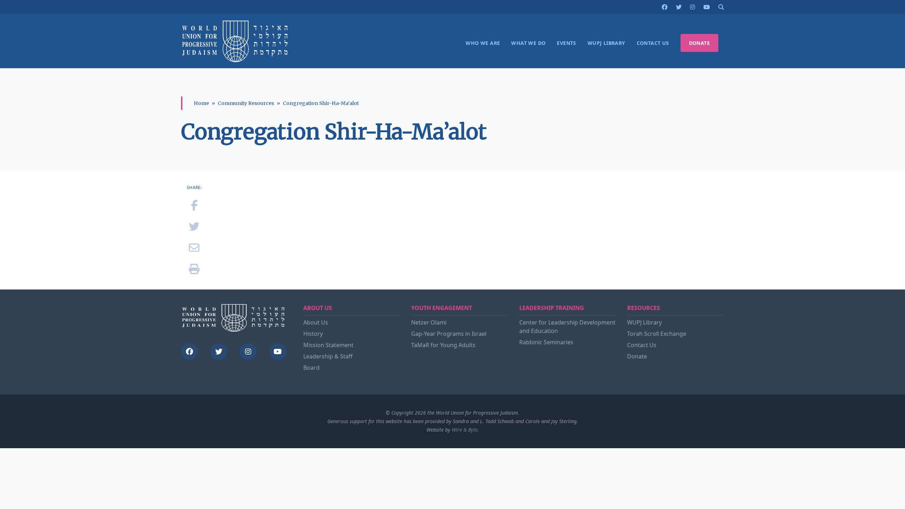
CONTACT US (653, 43)
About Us (315, 322)
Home (201, 103)
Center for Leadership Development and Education (567, 326)
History (313, 334)
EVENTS (566, 43)
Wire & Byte (465, 429)
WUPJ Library (644, 322)
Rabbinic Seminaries (546, 342)
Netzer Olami (428, 322)
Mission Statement (328, 345)
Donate (637, 356)
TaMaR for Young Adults (443, 345)
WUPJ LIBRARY (606, 43)
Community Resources (246, 103)
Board (311, 367)
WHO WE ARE (483, 43)
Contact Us (641, 345)
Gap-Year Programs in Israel (448, 334)
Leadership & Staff (327, 356)
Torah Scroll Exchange (656, 334)
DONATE (699, 43)
